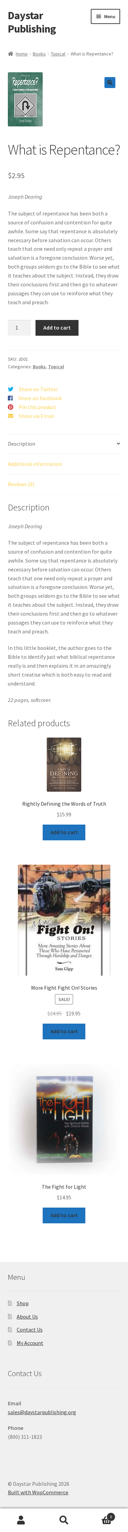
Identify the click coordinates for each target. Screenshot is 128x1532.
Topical (58, 54)
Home (22, 54)
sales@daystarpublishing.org (42, 1412)
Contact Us (30, 1329)
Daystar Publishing (32, 22)
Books (39, 54)
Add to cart (57, 327)
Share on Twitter (38, 389)
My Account (30, 1342)
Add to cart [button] (64, 832)
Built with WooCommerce (38, 1492)
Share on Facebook (40, 398)
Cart (98, 1514)
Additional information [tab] (35, 463)
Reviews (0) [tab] (21, 484)
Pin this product (37, 407)
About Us (27, 1316)
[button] (109, 82)
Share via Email (36, 415)
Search (64, 1520)
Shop (23, 1303)
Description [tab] (21, 443)
